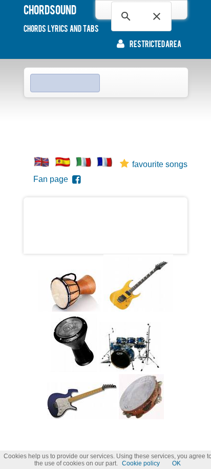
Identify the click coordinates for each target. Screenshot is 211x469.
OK (176, 463)
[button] (157, 16)
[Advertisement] (105, 123)
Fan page (52, 179)
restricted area (155, 43)
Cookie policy (141, 463)
